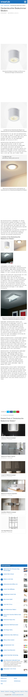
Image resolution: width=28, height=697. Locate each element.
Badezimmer (4, 13)
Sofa (2, 683)
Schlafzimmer (17, 681)
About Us (22, 691)
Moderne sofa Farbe (8, 579)
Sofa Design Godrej (8, 629)
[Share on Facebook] (11, 412)
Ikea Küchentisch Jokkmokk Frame (12, 660)
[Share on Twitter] (8, 412)
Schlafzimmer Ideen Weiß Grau (11, 635)
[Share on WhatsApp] (14, 412)
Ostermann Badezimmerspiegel (8, 438)
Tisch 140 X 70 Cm (8, 604)
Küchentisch (4, 681)
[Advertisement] (14, 29)
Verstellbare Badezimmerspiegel (8, 512)
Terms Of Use (17, 691)
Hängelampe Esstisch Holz (10, 594)
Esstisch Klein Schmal (9, 574)
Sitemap (2, 691)
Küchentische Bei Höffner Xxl (10, 584)
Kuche (15, 678)
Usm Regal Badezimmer (6, 530)
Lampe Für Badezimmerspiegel (8, 475)
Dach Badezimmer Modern (10, 609)
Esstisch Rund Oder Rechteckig (11, 655)
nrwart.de (5, 1)
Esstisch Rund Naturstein (9, 650)
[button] (25, 1)
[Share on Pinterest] (17, 412)
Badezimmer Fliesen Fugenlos (8, 456)
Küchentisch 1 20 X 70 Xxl (10, 669)
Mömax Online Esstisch (9, 640)
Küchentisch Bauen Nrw (9, 619)
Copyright (12, 691)
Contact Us (7, 691)
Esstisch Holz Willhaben (9, 589)
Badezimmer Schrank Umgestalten (9, 493)
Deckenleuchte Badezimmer (8, 415)
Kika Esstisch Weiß (8, 599)
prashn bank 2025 (19, 694)
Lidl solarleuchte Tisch (9, 645)
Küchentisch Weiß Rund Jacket (11, 624)
